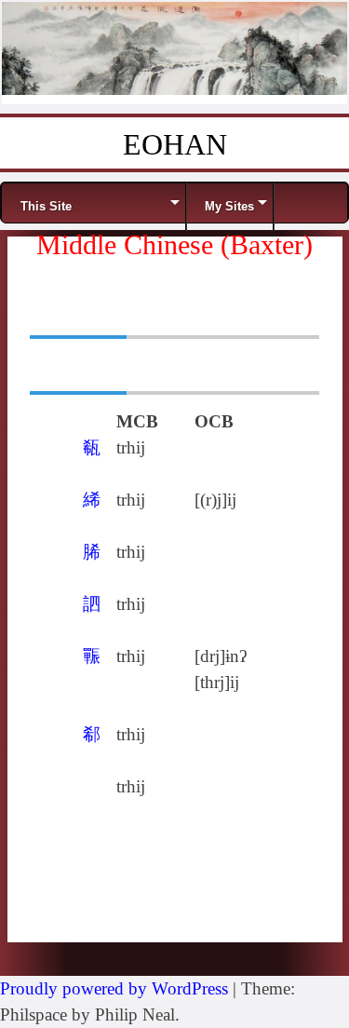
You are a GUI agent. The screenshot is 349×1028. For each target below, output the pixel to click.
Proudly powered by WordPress (114, 988)
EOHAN (175, 144)
